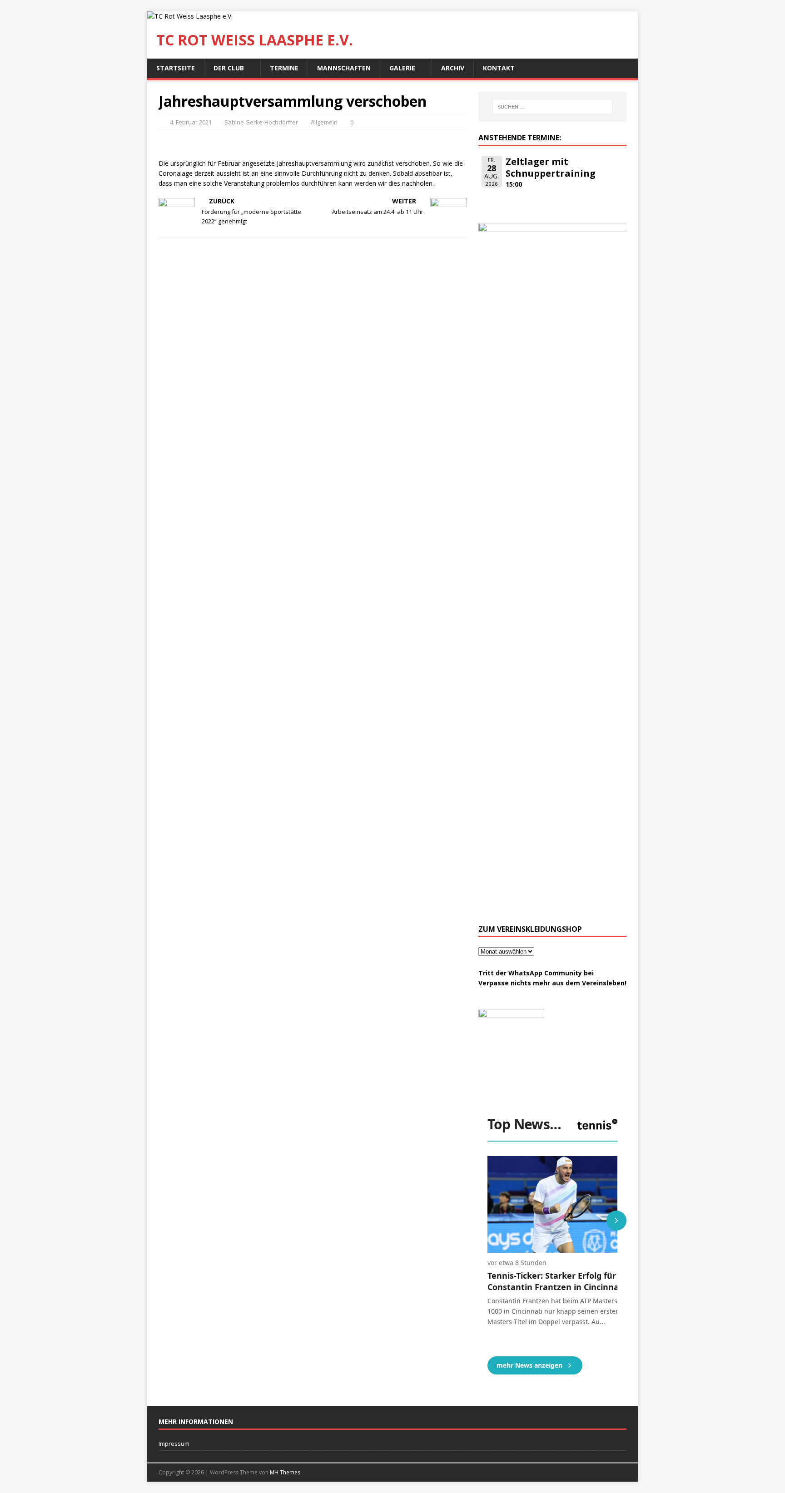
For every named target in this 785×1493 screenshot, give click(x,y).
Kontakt (499, 68)
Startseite (175, 68)
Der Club (229, 68)
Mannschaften (344, 68)
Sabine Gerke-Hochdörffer (261, 122)
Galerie (402, 68)
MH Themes (285, 1472)
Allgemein (324, 122)
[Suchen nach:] (552, 106)
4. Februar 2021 (191, 122)
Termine (284, 68)
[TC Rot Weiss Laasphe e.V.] (190, 16)
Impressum (174, 1443)
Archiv (452, 68)
